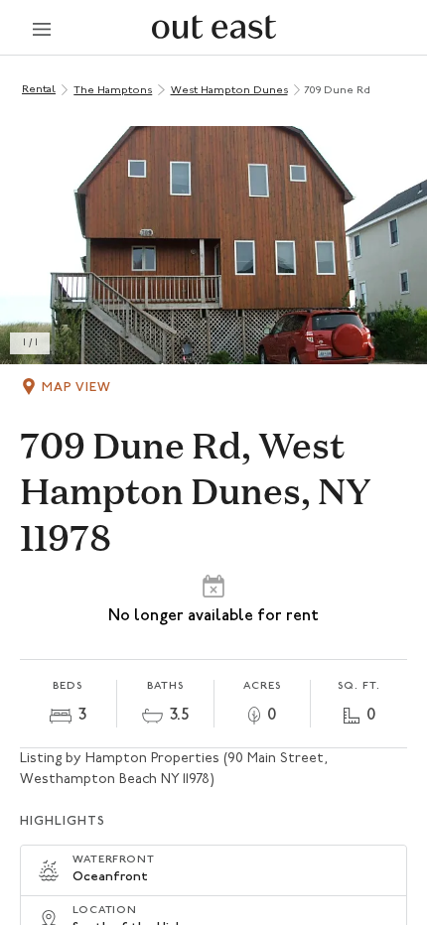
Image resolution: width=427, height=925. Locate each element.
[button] (213, 245)
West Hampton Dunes (229, 90)
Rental (39, 89)
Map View (76, 387)
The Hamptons (112, 90)
